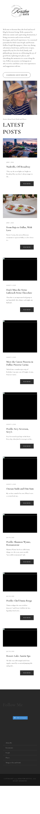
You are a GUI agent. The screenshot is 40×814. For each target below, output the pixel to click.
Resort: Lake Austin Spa (18, 655)
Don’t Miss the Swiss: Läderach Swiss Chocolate (19, 291)
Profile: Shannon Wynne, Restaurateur (18, 543)
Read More (27, 183)
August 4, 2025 (11, 285)
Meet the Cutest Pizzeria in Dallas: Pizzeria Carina (19, 363)
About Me (9, 743)
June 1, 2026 (10, 162)
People (8, 753)
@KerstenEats (8, 63)
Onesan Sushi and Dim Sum (20, 488)
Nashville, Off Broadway (18, 166)
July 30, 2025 (10, 537)
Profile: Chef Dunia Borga (19, 600)
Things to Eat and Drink (13, 763)
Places (8, 758)
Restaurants (9, 748)
